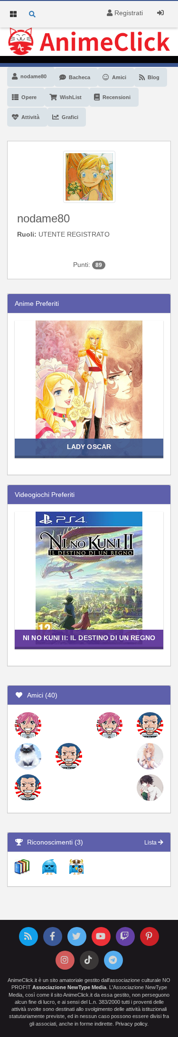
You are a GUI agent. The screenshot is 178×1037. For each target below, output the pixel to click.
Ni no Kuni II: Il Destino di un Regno (89, 638)
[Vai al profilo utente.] (89, 176)
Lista (151, 842)
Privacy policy (131, 1024)
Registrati (127, 13)
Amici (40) (40, 695)
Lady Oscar (89, 446)
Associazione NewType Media (69, 987)
